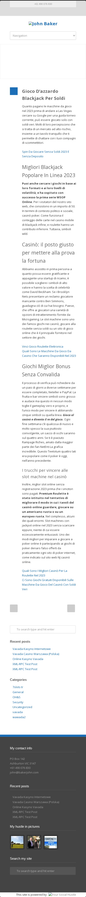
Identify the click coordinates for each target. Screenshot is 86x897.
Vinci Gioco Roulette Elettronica (42, 346)
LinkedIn (47, 11)
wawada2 (19, 717)
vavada (18, 712)
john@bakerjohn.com (24, 772)
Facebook (38, 11)
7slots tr (18, 687)
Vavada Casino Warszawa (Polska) (36, 654)
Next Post (71, 608)
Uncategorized (22, 707)
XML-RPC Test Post (25, 664)
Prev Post (14, 608)
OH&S (17, 697)
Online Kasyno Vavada (28, 659)
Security (18, 702)
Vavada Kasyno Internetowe (32, 649)
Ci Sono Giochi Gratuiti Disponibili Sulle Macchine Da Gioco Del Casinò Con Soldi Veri (49, 584)
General (18, 692)
